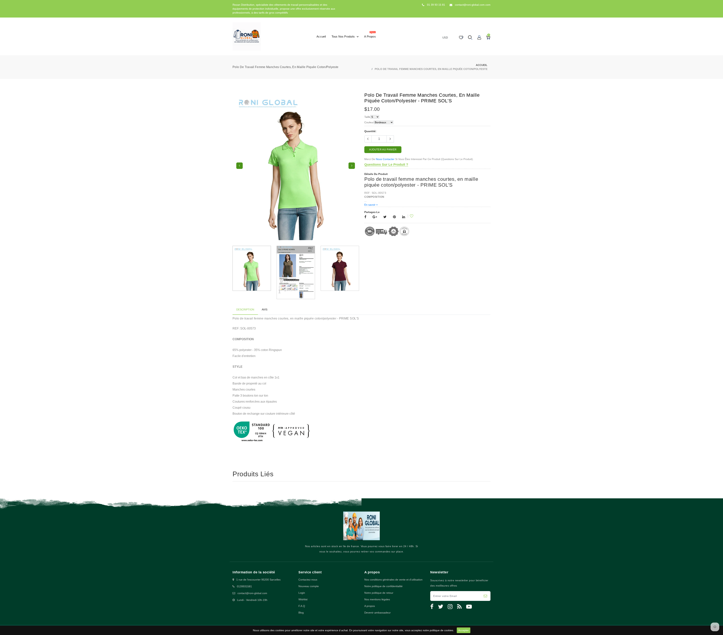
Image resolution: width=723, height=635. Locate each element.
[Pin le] (394, 217)
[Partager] (365, 217)
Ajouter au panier (383, 149)
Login (301, 609)
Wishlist (302, 616)
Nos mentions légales (377, 616)
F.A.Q (301, 622)
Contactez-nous (307, 596)
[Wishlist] (409, 216)
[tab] (245, 326)
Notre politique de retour (378, 609)
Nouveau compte (308, 602)
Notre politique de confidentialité (383, 602)
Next (352, 174)
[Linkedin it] (403, 217)
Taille (367, 116)
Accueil (481, 65)
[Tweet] (385, 217)
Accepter (463, 630)
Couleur (369, 122)
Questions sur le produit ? (386, 164)
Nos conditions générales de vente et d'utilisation (393, 596)
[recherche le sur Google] (375, 217)
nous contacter (385, 159)
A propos (369, 622)
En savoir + (371, 204)
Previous (239, 174)
